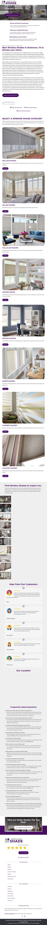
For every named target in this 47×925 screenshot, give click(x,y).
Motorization (11, 878)
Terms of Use (38, 920)
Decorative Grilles (12, 876)
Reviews (9, 888)
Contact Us (10, 900)
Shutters (10, 869)
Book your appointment (10, 913)
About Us (10, 886)
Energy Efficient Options (24, 110)
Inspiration (10, 891)
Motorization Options (31, 107)
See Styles (5, 168)
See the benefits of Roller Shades (23, 827)
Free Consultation (23, 852)
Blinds (9, 864)
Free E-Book (10, 895)
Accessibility (21, 921)
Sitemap (26, 921)
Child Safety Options (17, 107)
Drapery (9, 874)
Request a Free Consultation (12, 15)
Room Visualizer (11, 898)
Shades (9, 867)
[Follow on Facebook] (22, 916)
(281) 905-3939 (24, 857)
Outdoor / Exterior (12, 871)
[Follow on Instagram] (25, 916)
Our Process (10, 893)
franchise (37, 923)
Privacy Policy (33, 920)
